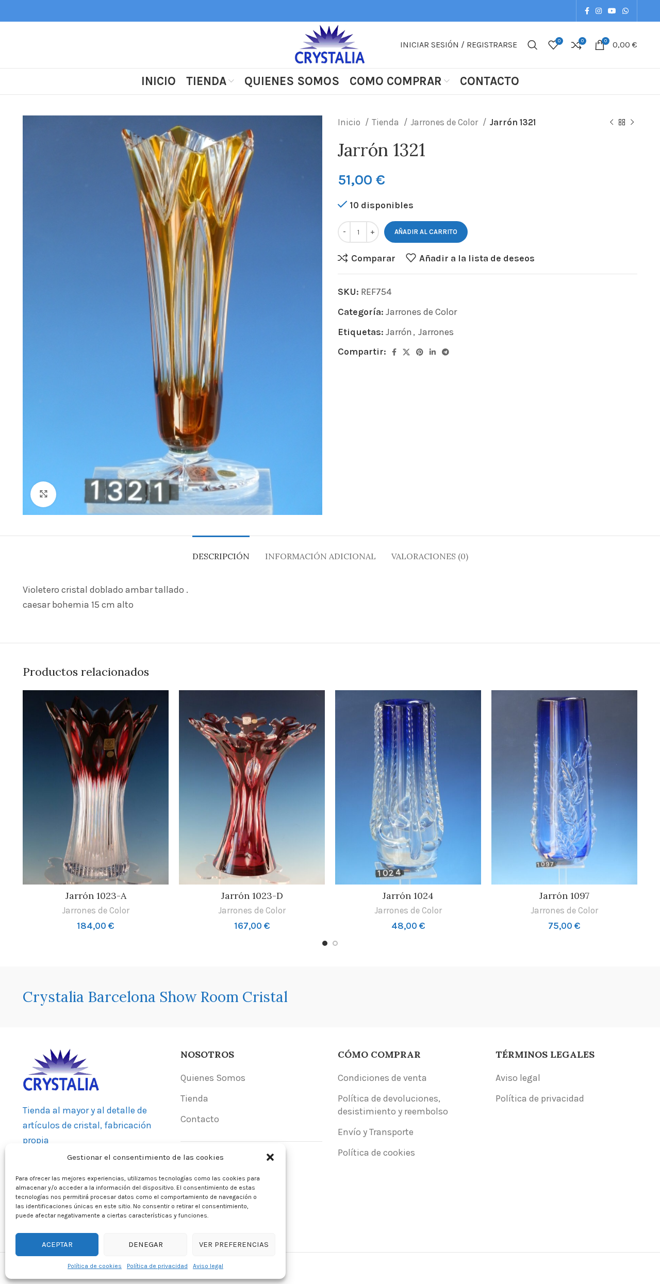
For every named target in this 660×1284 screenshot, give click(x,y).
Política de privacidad (157, 1266)
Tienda (386, 122)
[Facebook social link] (587, 11)
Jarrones (436, 332)
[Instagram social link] (598, 11)
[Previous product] (611, 123)
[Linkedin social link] (432, 352)
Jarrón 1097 (564, 896)
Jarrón (399, 332)
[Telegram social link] (445, 352)
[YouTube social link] (612, 11)
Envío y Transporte (376, 1132)
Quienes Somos (212, 1077)
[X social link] (406, 352)
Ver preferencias (234, 1244)
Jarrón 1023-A (95, 896)
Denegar (145, 1244)
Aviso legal (208, 1266)
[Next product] (632, 123)
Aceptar (57, 1244)
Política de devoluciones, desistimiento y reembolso (393, 1105)
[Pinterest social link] (419, 352)
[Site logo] (330, 43)
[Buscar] (532, 45)
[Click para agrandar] (43, 494)
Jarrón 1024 (408, 896)
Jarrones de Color (445, 122)
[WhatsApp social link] (625, 11)
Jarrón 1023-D (252, 896)
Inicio (350, 122)
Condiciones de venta (382, 1077)
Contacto (199, 1119)
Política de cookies (95, 1266)
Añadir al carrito (425, 232)
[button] (270, 1157)
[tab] (221, 551)
